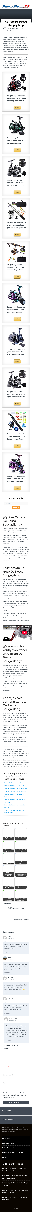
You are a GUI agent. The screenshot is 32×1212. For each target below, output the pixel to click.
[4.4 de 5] (23, 195)
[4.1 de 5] (23, 279)
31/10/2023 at (11, 979)
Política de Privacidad (9, 1148)
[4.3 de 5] (23, 110)
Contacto (5, 1157)
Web (4, 1083)
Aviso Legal (6, 1138)
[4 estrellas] (21, 916)
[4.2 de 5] (23, 491)
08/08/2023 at (11, 938)
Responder (7, 952)
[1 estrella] (11, 911)
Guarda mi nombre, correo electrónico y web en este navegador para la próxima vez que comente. (15, 1095)
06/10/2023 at (11, 959)
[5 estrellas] (8, 920)
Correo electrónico (9, 1075)
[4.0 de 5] (23, 448)
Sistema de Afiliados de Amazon (12, 1153)
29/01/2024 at (11, 1000)
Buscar (16, 507)
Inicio (4, 28)
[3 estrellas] (11, 916)
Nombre (6, 1067)
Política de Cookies (8, 1143)
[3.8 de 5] (23, 364)
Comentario (7, 1049)
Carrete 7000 (6, 1111)
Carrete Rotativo (8, 1119)
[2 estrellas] (20, 911)
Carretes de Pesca (13, 28)
